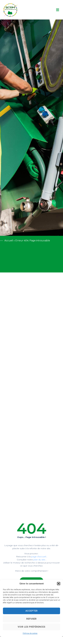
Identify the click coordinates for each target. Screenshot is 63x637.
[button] (58, 583)
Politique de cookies (30, 633)
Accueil (8, 240)
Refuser (31, 619)
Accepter (31, 611)
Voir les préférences (31, 627)
